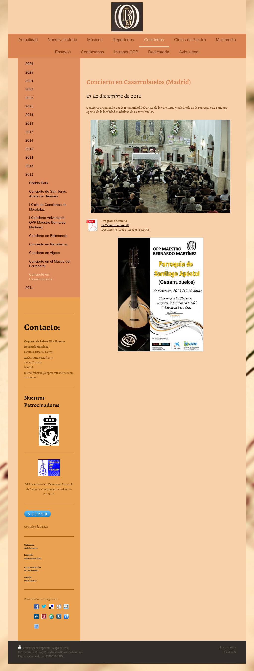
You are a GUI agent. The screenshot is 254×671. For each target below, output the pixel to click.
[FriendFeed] (36, 626)
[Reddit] (66, 606)
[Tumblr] (58, 616)
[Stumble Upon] (51, 616)
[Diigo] (66, 616)
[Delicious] (51, 606)
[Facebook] (36, 606)
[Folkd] (36, 616)
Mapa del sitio (60, 648)
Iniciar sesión (228, 647)
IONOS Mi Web (55, 656)
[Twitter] (43, 606)
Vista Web (230, 651)
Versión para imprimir (36, 648)
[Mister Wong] (43, 616)
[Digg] (58, 606)
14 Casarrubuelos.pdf (115, 224)
